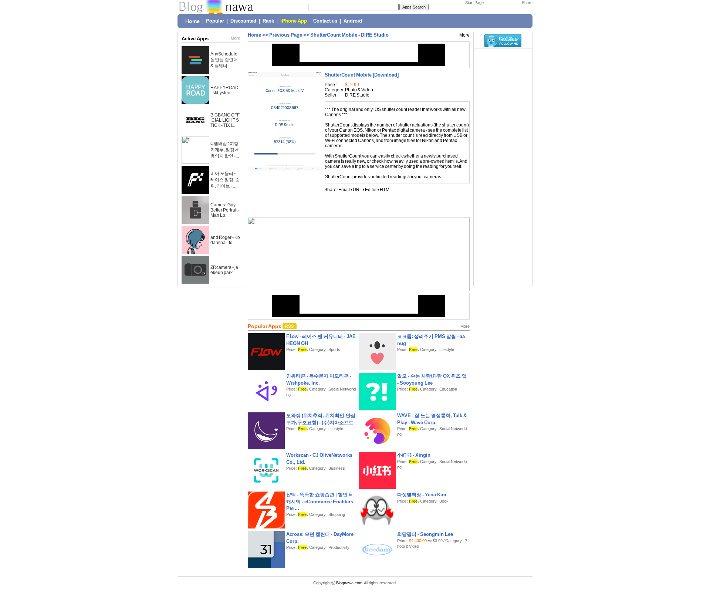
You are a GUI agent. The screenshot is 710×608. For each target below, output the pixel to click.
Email (344, 189)
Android (353, 21)
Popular (215, 21)
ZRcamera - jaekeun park (224, 270)
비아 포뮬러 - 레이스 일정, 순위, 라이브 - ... (225, 180)
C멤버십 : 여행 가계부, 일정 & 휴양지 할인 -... (224, 150)
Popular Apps (265, 326)
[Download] (362, 75)
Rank (268, 21)
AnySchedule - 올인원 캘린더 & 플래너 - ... (225, 59)
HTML (386, 189)
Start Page (474, 2)
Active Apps (195, 38)
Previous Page (285, 35)
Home (192, 21)
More (235, 38)
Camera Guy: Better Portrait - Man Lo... (225, 210)
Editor (371, 189)
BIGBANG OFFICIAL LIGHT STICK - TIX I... (225, 120)
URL (357, 189)
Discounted (243, 21)
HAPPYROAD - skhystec (224, 90)
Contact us (325, 21)
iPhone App (293, 21)
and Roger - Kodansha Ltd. (225, 240)
